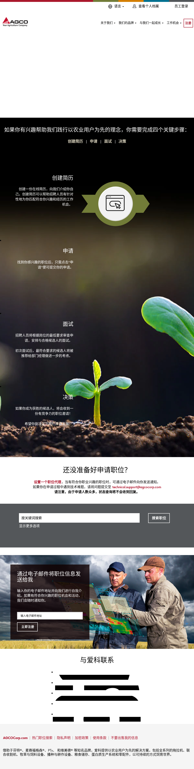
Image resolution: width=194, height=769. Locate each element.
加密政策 (81, 738)
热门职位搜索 (42, 738)
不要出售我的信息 (124, 738)
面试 (108, 141)
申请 (93, 141)
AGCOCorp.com (15, 738)
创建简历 (75, 141)
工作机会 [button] (173, 23)
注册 (188, 23)
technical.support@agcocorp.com (136, 487)
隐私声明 (63, 738)
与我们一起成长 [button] (151, 23)
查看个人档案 (148, 6)
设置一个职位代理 (47, 482)
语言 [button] (118, 6)
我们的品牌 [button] (127, 23)
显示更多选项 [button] (29, 526)
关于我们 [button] (107, 23)
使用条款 (99, 738)
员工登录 (181, 6)
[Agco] (15, 22)
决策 (122, 141)
